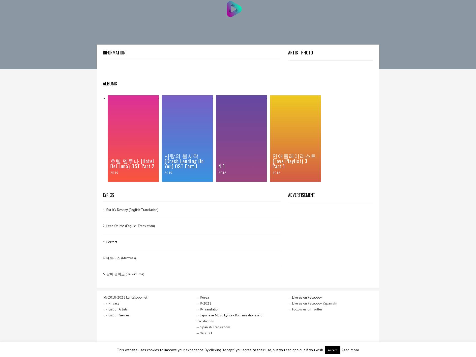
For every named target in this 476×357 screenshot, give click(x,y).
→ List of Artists (116, 309)
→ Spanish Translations (213, 327)
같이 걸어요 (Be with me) (125, 274)
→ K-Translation (207, 309)
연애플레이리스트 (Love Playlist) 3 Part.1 (294, 161)
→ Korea (202, 297)
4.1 (221, 166)
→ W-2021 (204, 333)
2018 (222, 173)
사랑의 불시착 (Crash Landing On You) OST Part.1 (184, 161)
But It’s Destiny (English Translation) (132, 209)
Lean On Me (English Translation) (130, 226)
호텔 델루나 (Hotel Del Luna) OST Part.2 (132, 163)
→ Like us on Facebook (305, 297)
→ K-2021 (203, 303)
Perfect (111, 242)
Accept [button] (332, 350)
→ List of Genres (116, 315)
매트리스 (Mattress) (121, 258)
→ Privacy (111, 303)
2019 (114, 173)
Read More (350, 350)
